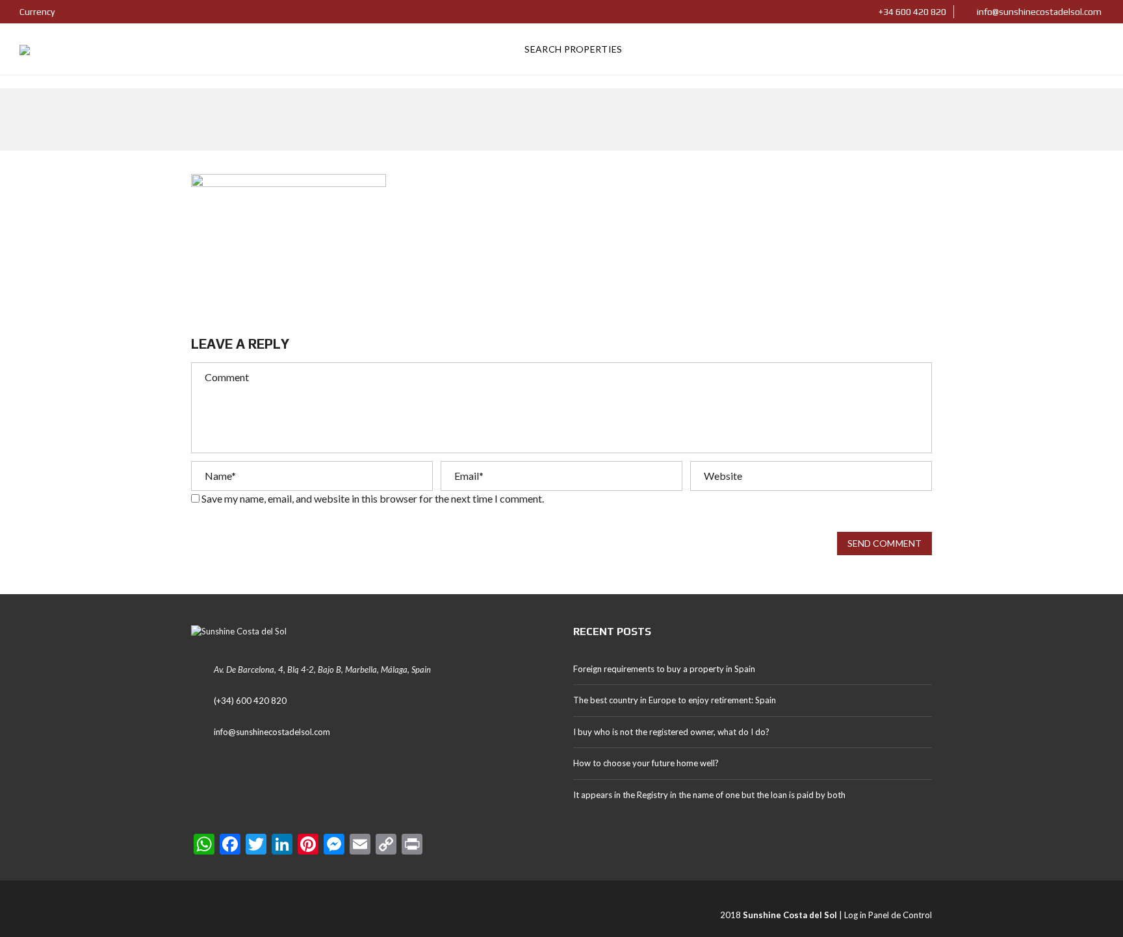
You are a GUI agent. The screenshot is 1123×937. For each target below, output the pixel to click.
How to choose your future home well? (646, 763)
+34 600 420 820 (911, 11)
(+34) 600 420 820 (250, 700)
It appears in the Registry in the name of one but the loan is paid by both (709, 795)
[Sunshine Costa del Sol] (24, 49)
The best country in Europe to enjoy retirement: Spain (674, 700)
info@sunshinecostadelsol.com (1038, 11)
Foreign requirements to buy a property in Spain (664, 669)
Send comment (884, 543)
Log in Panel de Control (888, 915)
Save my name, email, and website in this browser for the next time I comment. (372, 498)
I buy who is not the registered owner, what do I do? (671, 732)
